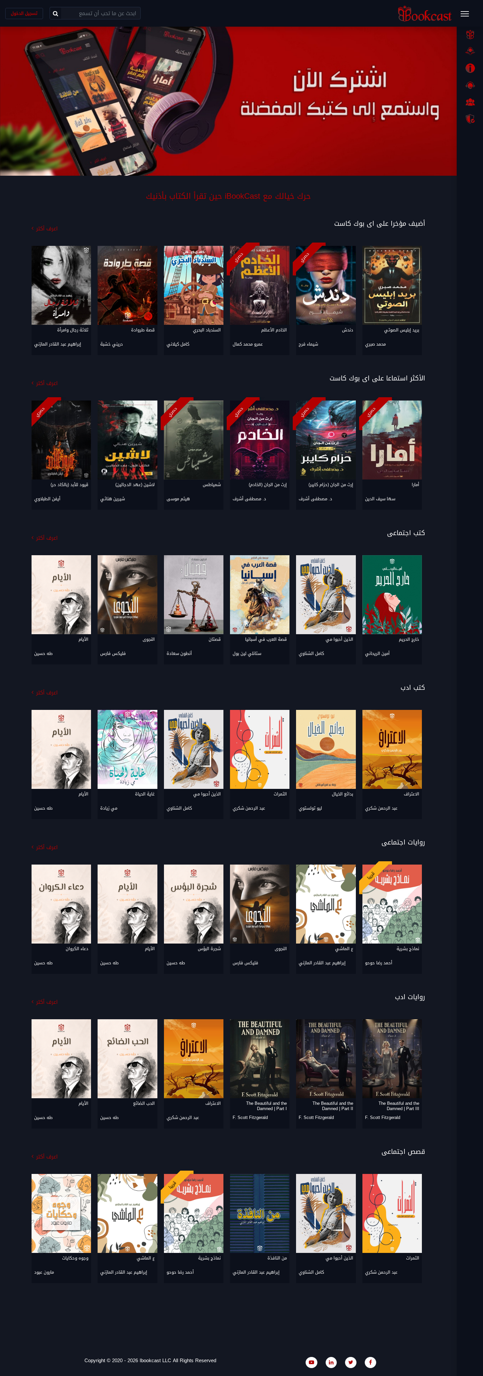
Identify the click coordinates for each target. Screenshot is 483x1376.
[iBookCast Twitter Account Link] (350, 1362)
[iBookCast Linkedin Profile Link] (331, 1362)
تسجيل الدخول (24, 13)
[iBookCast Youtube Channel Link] (311, 1362)
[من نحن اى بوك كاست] (470, 68)
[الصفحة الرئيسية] (470, 34)
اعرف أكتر (47, 229)
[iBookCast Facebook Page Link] (370, 1362)
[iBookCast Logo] (425, 13)
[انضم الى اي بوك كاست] (470, 102)
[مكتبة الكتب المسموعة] (470, 51)
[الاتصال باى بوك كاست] (470, 85)
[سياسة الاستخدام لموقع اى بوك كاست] (470, 119)
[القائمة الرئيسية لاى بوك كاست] (468, 16)
